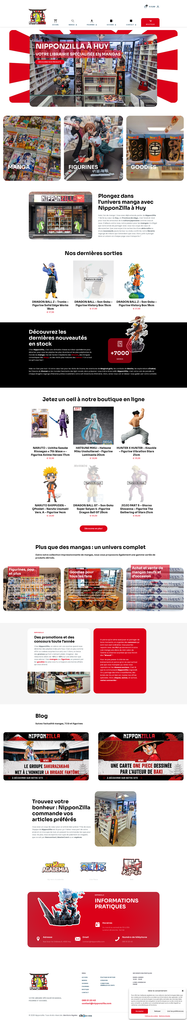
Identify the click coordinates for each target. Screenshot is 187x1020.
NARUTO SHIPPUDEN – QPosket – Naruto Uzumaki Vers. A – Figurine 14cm (50, 509)
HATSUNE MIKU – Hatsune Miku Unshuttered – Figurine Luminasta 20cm (93, 451)
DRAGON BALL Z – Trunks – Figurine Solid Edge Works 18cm (50, 305)
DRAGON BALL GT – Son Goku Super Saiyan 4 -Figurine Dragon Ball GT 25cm (93, 509)
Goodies (85, 983)
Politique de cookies (151, 1016)
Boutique (85, 989)
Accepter (140, 1011)
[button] (183, 991)
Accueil (85, 977)
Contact (85, 992)
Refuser (157, 1011)
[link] (46, 756)
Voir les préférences (175, 1011)
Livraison (104, 980)
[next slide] (153, 869)
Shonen (74, 355)
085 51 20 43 (89, 1000)
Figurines (85, 986)
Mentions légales (164, 1016)
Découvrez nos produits (49, 62)
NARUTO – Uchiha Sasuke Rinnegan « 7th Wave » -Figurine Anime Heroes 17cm (50, 451)
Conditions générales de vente (107, 984)
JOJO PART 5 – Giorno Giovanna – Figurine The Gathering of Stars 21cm (136, 509)
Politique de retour (107, 977)
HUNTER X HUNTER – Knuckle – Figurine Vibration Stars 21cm (136, 451)
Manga (84, 980)
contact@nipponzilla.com (96, 1003)
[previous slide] (33, 869)
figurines (47, 585)
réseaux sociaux (121, 667)
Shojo (46, 357)
